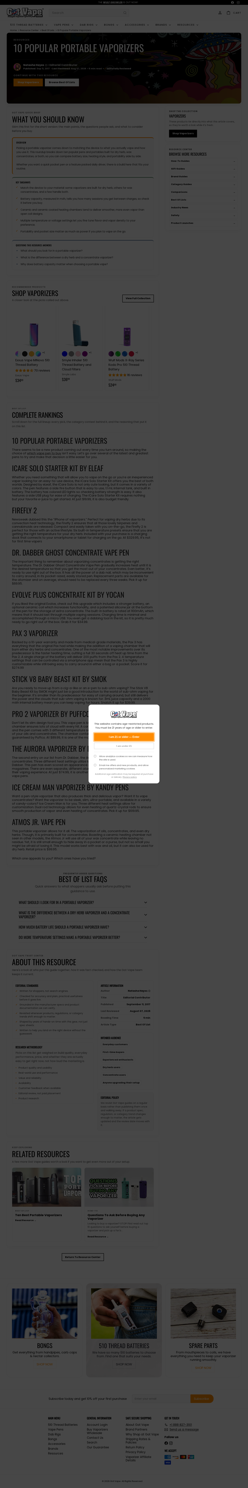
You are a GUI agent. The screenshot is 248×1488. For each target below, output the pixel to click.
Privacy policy (130, 777)
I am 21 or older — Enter (124, 736)
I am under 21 (124, 746)
